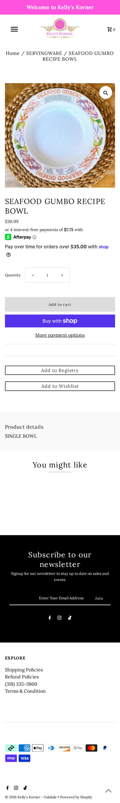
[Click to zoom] (105, 92)
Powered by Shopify (76, 797)
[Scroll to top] (108, 791)
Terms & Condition (25, 691)
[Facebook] (50, 619)
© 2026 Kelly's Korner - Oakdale (31, 797)
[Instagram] (59, 619)
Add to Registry (60, 370)
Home (13, 53)
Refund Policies (22, 677)
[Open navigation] (14, 29)
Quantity (13, 275)
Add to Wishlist (60, 386)
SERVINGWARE (44, 53)
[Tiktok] (69, 619)
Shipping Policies (24, 670)
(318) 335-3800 (21, 684)
